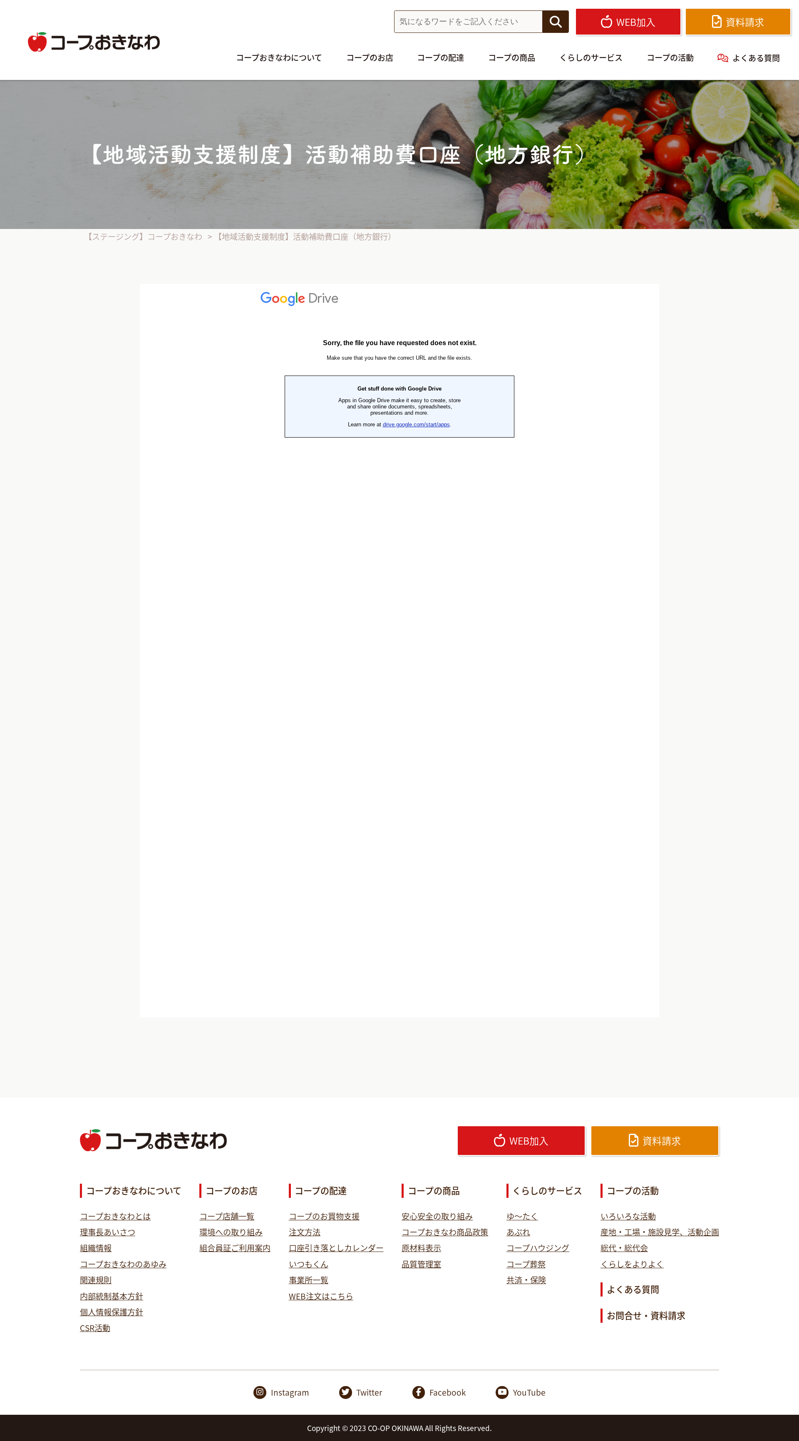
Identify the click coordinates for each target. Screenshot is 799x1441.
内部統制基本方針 (111, 1296)
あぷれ (518, 1232)
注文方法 (304, 1232)
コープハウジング (537, 1248)
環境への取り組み (231, 1232)
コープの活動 (670, 57)
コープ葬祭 (526, 1264)
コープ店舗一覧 (226, 1216)
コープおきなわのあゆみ (123, 1264)
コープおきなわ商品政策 (445, 1232)
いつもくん (308, 1264)
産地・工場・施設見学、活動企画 (659, 1232)
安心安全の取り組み (437, 1216)
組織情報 (96, 1248)
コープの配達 (440, 57)
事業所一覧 (308, 1280)
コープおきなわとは (115, 1216)
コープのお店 (369, 57)
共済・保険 (526, 1280)
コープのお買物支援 (324, 1216)
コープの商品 (511, 57)
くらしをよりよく (632, 1264)
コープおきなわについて (279, 57)
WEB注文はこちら (321, 1296)
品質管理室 (421, 1264)
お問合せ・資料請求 (646, 1315)
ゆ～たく (522, 1216)
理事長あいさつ (107, 1232)
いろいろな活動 (628, 1216)
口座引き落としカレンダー (336, 1248)
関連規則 (96, 1280)
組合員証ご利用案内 (234, 1248)
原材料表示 (421, 1248)
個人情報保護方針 (111, 1312)
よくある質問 (756, 58)
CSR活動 (95, 1328)
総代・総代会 (624, 1248)
